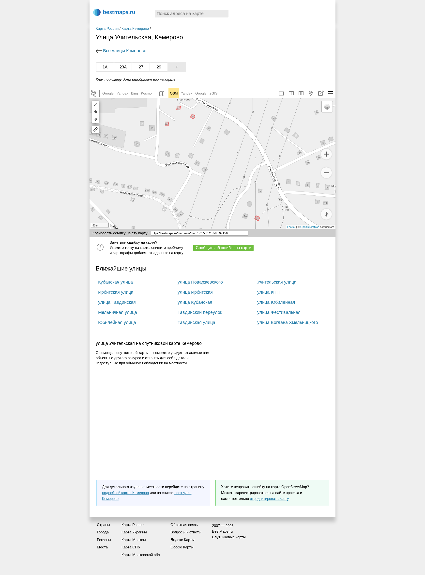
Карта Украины (134, 532)
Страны (103, 525)
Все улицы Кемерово (124, 50)
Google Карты (182, 547)
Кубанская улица (115, 282)
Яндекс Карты (182, 540)
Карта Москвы (133, 540)
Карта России (107, 28)
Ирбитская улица (115, 292)
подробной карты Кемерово (125, 493)
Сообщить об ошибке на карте (223, 248)
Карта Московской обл (140, 555)
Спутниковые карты (229, 537)
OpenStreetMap (309, 227)
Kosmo (146, 93)
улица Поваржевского (200, 282)
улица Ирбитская (195, 292)
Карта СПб (130, 547)
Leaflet (291, 227)
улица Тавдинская (117, 302)
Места (102, 547)
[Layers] (327, 106)
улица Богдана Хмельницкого (287, 322)
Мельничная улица (117, 312)
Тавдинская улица (196, 322)
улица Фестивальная (279, 312)
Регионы (104, 540)
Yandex (122, 93)
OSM (174, 93)
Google (108, 93)
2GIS (213, 93)
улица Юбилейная (276, 302)
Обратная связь (184, 525)
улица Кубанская (195, 302)
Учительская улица (276, 282)
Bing (134, 93)
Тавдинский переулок (200, 312)
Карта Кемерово (135, 28)
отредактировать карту (269, 498)
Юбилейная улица (117, 322)
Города (103, 532)
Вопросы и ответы (185, 532)
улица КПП (268, 292)
